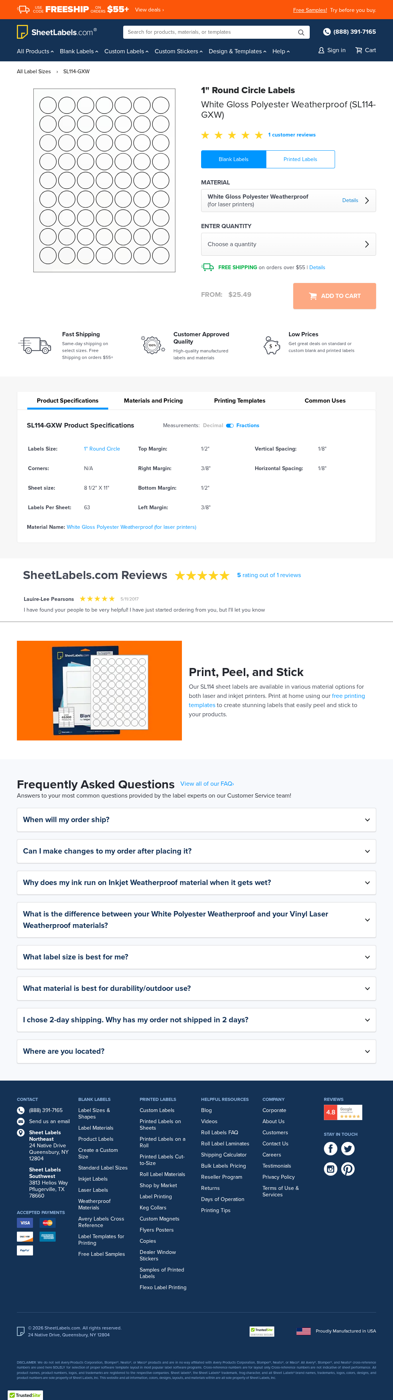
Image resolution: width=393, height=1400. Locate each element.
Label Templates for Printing (101, 1239)
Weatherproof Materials (94, 1204)
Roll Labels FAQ (219, 1132)
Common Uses (325, 401)
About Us (274, 1121)
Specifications (68, 401)
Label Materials (96, 1128)
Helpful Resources (225, 1099)
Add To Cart (339, 296)
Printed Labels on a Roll (162, 1142)
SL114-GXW (76, 71)
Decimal (213, 425)
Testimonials (277, 1166)
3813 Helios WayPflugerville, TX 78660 (48, 1182)
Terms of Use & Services (281, 1191)
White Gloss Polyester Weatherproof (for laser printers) (131, 527)
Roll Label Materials (162, 1174)
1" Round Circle (102, 449)
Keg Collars (153, 1207)
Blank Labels (234, 159)
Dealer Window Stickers (158, 1255)
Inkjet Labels (93, 1179)
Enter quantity (226, 226)
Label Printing (156, 1196)
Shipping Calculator (224, 1155)
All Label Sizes (34, 71)
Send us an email (49, 1121)
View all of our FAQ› (207, 784)
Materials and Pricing (153, 401)
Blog (206, 1110)
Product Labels (96, 1139)
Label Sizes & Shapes (94, 1113)
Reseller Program (221, 1177)
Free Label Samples (101, 1254)
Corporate (274, 1110)
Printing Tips (216, 1210)
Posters (165, 1230)
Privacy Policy (279, 1177)
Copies (148, 1241)
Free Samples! (310, 10)
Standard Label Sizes (103, 1168)
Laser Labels (93, 1190)
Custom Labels (157, 1110)
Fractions (247, 425)
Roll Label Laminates (225, 1143)
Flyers (147, 1230)
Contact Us (276, 1143)
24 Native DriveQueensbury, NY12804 (49, 1145)
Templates (240, 401)
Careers (272, 1155)
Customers (275, 1132)
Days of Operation (222, 1199)
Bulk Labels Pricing (223, 1166)
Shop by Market (158, 1185)
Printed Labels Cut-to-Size (162, 1159)
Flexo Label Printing (163, 1287)
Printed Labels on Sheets (160, 1124)
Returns (210, 1188)
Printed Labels (300, 159)
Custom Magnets (160, 1219)
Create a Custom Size (98, 1153)
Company (274, 1099)
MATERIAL (215, 182)
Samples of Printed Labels (162, 1273)
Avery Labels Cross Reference (101, 1222)
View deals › (149, 10)
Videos (209, 1121)
